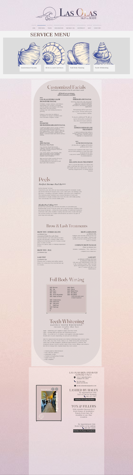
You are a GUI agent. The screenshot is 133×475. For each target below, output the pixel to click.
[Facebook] (52, 389)
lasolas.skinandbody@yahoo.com (86, 385)
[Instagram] (56, 389)
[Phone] (75, 381)
